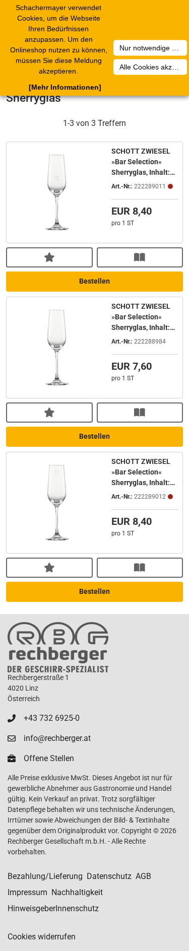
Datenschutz (109, 876)
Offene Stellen (49, 758)
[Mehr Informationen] (65, 87)
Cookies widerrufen (42, 936)
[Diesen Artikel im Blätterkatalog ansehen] (140, 257)
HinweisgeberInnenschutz (53, 908)
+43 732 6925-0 (52, 718)
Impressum (27, 892)
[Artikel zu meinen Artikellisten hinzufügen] (49, 257)
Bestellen (94, 281)
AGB (143, 876)
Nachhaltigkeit (77, 892)
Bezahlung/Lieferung (45, 876)
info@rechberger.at (57, 738)
